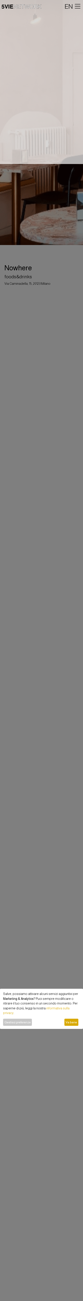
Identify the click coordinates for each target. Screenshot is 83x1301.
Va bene (71, 1022)
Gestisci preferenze (17, 1022)
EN (69, 6)
